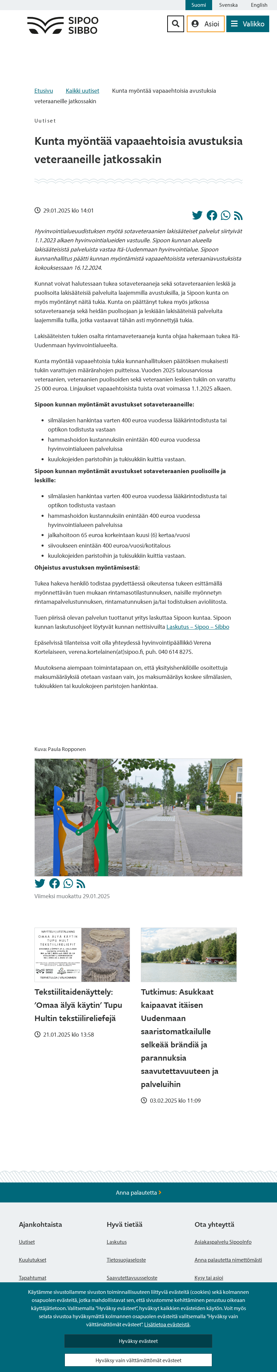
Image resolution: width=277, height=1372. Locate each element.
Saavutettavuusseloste (132, 1277)
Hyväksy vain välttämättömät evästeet (138, 1360)
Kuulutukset (32, 1259)
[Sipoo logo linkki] (62, 32)
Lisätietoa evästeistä (167, 1324)
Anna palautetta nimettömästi (228, 1259)
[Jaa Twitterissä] (197, 217)
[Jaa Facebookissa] (211, 217)
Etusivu (43, 90)
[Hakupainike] (175, 24)
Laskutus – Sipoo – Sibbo (198, 626)
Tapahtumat (32, 1277)
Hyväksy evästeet (138, 1340)
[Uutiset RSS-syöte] (238, 217)
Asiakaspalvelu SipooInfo (223, 1241)
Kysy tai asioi (209, 1277)
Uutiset (27, 1241)
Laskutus (117, 1241)
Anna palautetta (137, 1192)
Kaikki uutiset (82, 90)
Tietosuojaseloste (126, 1259)
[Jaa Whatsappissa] (225, 217)
